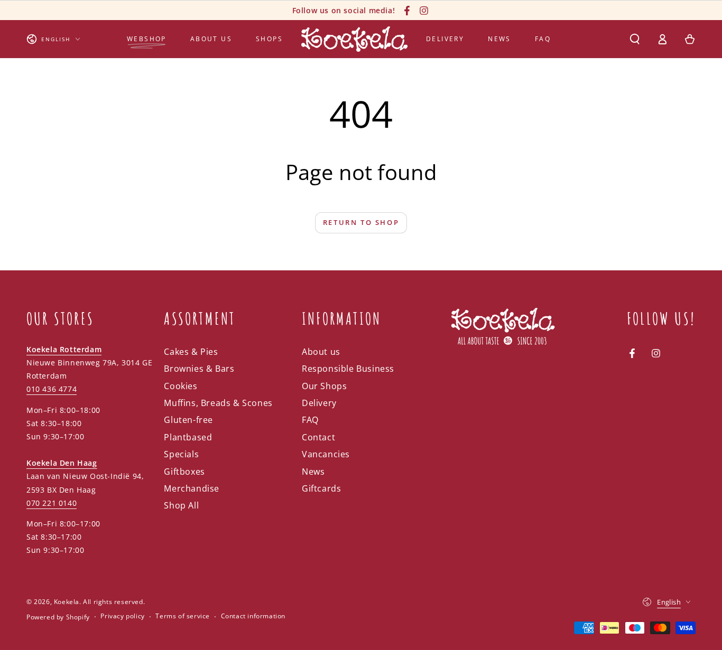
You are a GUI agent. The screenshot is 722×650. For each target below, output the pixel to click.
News (313, 471)
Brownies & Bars (199, 368)
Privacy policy (122, 616)
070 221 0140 (51, 503)
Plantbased (188, 437)
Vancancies (326, 454)
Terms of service (182, 616)
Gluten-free (188, 420)
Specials (181, 454)
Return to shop (361, 222)
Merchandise (191, 488)
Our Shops (324, 386)
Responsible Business (348, 368)
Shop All (181, 505)
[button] (635, 39)
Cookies (180, 386)
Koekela (66, 601)
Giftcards (321, 488)
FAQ (310, 420)
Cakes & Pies (191, 351)
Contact (318, 437)
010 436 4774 (51, 389)
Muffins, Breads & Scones (218, 403)
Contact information (253, 616)
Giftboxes (184, 471)
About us (321, 351)
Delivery (319, 403)
